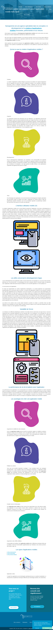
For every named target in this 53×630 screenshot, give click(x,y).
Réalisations (25, 622)
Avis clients (38, 6)
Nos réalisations (29, 6)
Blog (50, 9)
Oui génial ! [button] (47, 628)
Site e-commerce (17, 622)
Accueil (20, 6)
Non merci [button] (37, 628)
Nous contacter (47, 6)
